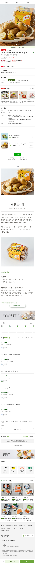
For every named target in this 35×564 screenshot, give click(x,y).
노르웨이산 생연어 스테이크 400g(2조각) (28, 500)
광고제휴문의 (9, 528)
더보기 (7, 71)
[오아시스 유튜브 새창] (8, 535)
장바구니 (12, 561)
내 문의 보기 (25, 436)
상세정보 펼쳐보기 (17, 305)
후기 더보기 (17, 429)
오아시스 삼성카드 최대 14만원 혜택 (8, 72)
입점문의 (3, 528)
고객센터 (15, 525)
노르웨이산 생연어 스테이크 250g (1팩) (6, 520)
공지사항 (21, 525)
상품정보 (7, 2)
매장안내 (30, 525)
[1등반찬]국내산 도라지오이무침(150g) (28, 519)
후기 (17, 2)
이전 (2, 2)
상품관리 (3, 461)
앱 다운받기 (27, 535)
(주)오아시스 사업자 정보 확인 (8, 540)
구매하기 (26, 561)
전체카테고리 (9, 525)
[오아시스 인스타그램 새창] (5, 535)
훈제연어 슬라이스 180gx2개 (17, 519)
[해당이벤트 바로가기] (5, 469)
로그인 (2, 525)
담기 (31, 137)
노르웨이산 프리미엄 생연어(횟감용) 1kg (17, 500)
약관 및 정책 (22, 528)
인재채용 (16, 528)
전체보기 (31, 323)
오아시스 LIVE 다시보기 (9, 66)
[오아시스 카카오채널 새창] (2, 535)
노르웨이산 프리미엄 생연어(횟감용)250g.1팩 (6, 500)
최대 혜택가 (16, 61)
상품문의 (28, 2)
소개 (25, 525)
